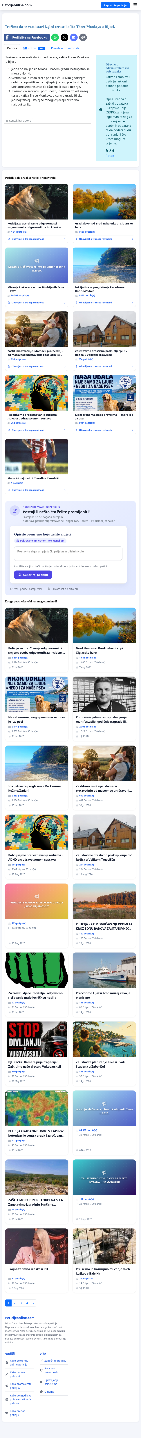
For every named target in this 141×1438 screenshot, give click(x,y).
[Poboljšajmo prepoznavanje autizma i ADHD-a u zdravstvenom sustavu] (36, 404)
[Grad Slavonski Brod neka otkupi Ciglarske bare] (104, 213)
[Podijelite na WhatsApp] (55, 37)
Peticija (12, 48)
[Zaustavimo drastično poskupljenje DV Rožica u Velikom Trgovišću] (104, 341)
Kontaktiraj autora (20, 120)
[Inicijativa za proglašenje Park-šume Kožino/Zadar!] (104, 277)
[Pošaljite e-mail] (74, 37)
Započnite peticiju (115, 5)
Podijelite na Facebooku (29, 37)
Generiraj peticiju (35, 575)
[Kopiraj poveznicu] (83, 37)
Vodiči (10, 1353)
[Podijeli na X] (64, 37)
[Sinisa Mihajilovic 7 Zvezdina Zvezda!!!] (36, 466)
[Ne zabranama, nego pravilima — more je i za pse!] (104, 404)
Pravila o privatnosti (65, 48)
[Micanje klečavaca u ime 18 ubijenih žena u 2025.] (36, 277)
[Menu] (135, 5)
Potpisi (35, 48)
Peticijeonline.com (17, 5)
